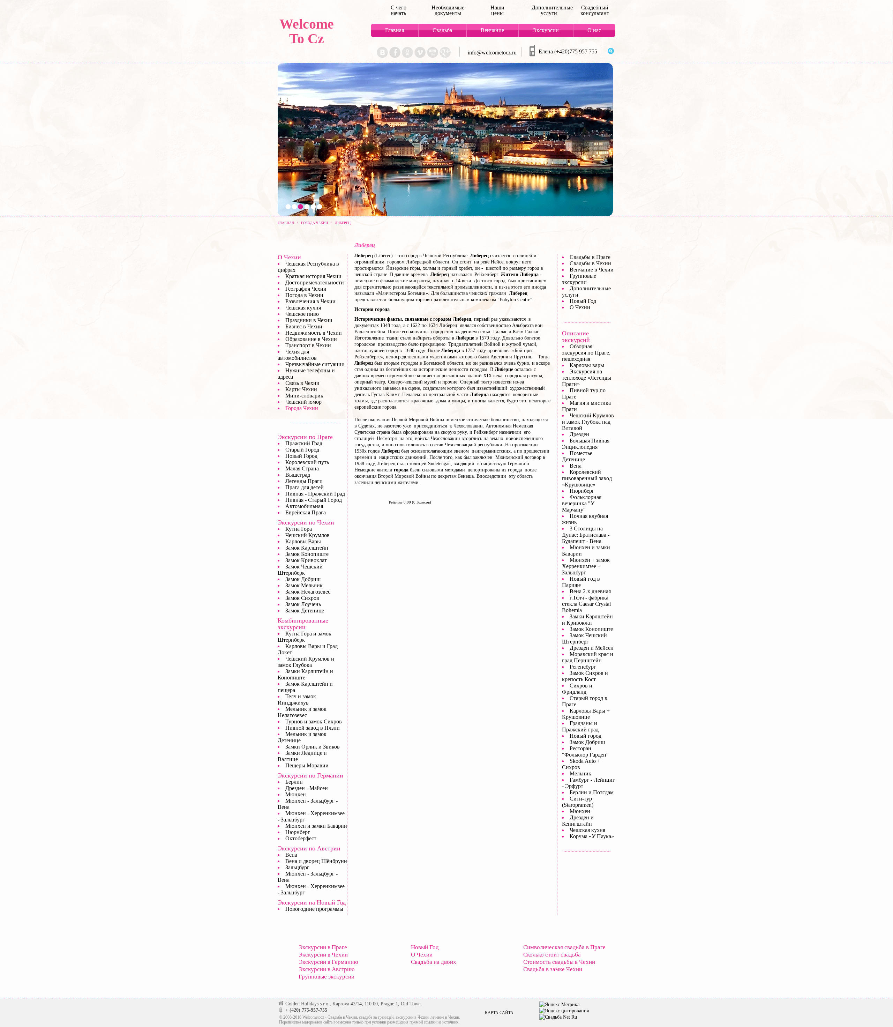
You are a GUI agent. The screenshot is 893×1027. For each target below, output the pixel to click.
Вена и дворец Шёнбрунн (316, 861)
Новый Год (583, 301)
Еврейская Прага (305, 512)
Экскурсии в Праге (323, 947)
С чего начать (398, 10)
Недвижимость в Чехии (313, 333)
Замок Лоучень (303, 604)
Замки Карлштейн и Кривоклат (587, 619)
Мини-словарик (304, 396)
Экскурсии (546, 30)
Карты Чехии (301, 389)
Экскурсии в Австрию (327, 969)
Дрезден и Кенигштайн (578, 820)
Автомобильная (304, 506)
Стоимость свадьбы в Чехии (559, 962)
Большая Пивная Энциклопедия (585, 444)
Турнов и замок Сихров (313, 721)
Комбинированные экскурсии (303, 624)
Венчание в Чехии (592, 270)
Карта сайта (499, 1012)
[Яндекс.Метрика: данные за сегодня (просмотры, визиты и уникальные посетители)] (559, 1005)
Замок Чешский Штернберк (300, 570)
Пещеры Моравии (307, 765)
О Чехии (289, 257)
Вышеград (297, 475)
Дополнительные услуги (549, 10)
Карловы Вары (303, 541)
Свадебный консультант (594, 10)
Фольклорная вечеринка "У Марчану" (581, 503)
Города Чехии (301, 408)
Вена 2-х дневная (590, 591)
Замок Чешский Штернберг (584, 638)
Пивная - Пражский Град (315, 494)
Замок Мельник (304, 585)
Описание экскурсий (576, 336)
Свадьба (442, 30)
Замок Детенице (304, 610)
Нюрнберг (297, 832)
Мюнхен (295, 794)
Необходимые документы (448, 10)
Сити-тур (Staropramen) (577, 802)
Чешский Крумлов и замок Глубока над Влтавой (588, 421)
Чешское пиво (302, 314)
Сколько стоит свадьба (552, 954)
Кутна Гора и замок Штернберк (304, 637)
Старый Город (302, 450)
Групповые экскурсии (579, 279)
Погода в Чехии (304, 295)
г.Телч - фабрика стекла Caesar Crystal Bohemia (586, 604)
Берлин (294, 782)
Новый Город (301, 456)
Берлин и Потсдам (592, 792)
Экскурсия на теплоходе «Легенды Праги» (586, 378)
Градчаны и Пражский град (580, 726)
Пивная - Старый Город (313, 500)
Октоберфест (300, 838)
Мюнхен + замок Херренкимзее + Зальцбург (586, 566)
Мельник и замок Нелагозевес (302, 712)
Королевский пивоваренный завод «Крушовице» (587, 478)
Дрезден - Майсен (306, 788)
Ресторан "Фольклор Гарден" (585, 751)
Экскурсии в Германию (328, 962)
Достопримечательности (314, 282)
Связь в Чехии (302, 383)
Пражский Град (303, 443)
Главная (394, 30)
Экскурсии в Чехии (323, 954)
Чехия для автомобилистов (297, 355)
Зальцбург (297, 867)
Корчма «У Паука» (592, 836)
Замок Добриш (303, 579)
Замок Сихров (302, 598)
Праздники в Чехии (308, 320)
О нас (594, 30)
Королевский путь (307, 462)
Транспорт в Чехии (308, 345)
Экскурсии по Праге (305, 436)
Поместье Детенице (577, 456)
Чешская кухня (303, 308)
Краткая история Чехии (313, 276)
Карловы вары (587, 365)
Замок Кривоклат (306, 560)
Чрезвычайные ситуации (315, 364)
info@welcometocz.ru (492, 52)
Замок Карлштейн (306, 548)
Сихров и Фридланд (577, 689)
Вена (291, 855)
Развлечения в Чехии (310, 301)
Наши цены (497, 10)
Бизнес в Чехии (303, 326)
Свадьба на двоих (433, 962)
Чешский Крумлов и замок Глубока (306, 662)
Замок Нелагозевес (307, 592)
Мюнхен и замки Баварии (316, 826)
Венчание (492, 30)
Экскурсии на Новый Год (312, 902)
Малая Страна (302, 468)
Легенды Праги (304, 481)
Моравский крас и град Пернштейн (587, 657)
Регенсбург (583, 667)
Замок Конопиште (307, 554)
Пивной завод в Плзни (312, 728)
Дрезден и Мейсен (592, 648)
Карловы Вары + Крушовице (586, 714)
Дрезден (579, 434)
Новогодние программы (314, 909)
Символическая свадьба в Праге (564, 947)
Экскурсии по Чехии (306, 522)
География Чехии (306, 289)
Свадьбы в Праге (590, 257)
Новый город (585, 736)
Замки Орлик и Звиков (312, 747)
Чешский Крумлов (307, 535)
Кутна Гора (298, 529)
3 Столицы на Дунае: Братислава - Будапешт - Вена (585, 535)
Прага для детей (304, 487)
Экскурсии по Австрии (309, 848)
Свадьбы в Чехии (590, 263)
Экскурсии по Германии (310, 775)
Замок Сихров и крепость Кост (585, 676)
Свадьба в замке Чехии (552, 969)
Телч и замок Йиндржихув (297, 699)
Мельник (580, 773)
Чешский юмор (303, 402)
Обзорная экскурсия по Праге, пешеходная (586, 352)
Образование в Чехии (311, 339)
